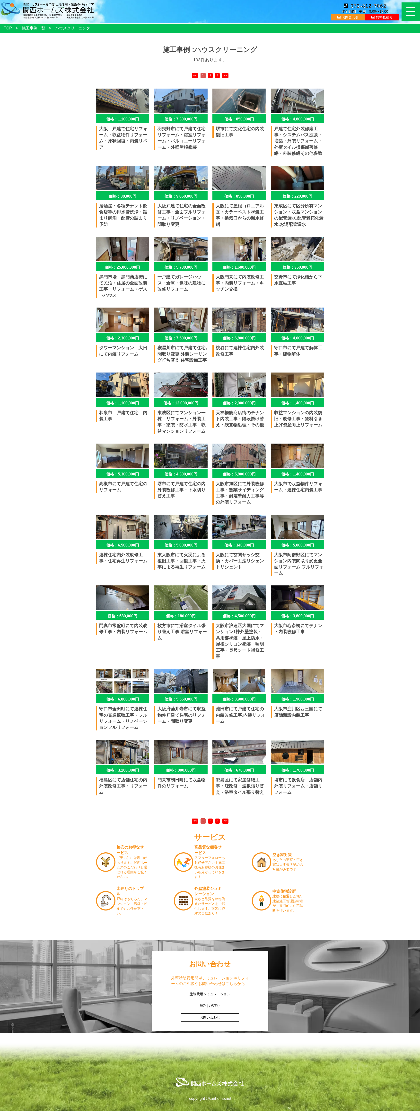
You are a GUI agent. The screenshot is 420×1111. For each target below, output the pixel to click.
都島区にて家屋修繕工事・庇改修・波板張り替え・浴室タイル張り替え (240, 785)
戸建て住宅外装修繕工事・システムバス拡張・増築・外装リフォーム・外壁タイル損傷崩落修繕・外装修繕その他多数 (298, 141)
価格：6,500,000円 (122, 545)
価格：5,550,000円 (181, 699)
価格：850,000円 (239, 119)
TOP (8, 28)
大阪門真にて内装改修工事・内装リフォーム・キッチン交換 (240, 282)
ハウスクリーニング (72, 28)
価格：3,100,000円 (122, 770)
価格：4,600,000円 (297, 338)
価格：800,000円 (181, 770)
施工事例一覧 (33, 28)
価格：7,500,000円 (181, 338)
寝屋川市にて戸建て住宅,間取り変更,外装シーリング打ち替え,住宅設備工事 (182, 353)
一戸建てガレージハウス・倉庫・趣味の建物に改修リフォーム (182, 282)
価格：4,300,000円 (181, 474)
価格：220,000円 (297, 196)
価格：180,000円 (181, 616)
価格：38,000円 (122, 196)
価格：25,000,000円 (122, 267)
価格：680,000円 (122, 616)
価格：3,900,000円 (239, 699)
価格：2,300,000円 (122, 338)
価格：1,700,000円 (297, 770)
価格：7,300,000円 (181, 119)
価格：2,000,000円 (239, 403)
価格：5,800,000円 (239, 474)
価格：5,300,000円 (122, 474)
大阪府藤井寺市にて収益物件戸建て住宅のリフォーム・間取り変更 (182, 714)
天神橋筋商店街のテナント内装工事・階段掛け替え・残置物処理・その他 (240, 418)
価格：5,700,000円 (181, 267)
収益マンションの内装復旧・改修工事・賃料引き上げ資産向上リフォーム (298, 418)
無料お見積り (210, 1006)
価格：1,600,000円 (239, 267)
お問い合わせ (210, 1017)
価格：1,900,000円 (297, 699)
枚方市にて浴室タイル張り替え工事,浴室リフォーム (182, 631)
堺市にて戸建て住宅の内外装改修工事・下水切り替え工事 (182, 489)
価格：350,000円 (297, 267)
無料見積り (384, 17)
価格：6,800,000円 (239, 338)
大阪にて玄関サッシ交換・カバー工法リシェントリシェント (240, 560)
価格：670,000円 (239, 770)
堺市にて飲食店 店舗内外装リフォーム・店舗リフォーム (298, 785)
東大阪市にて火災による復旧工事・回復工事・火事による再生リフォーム (182, 560)
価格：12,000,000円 (180, 403)
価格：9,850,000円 (181, 196)
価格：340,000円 (239, 545)
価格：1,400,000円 (297, 403)
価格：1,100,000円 (122, 119)
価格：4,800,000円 (297, 119)
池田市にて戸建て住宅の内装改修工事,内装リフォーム (240, 714)
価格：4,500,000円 (239, 616)
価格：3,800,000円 (297, 616)
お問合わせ (350, 17)
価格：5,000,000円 (181, 545)
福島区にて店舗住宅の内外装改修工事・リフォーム (123, 785)
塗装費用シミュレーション (210, 994)
